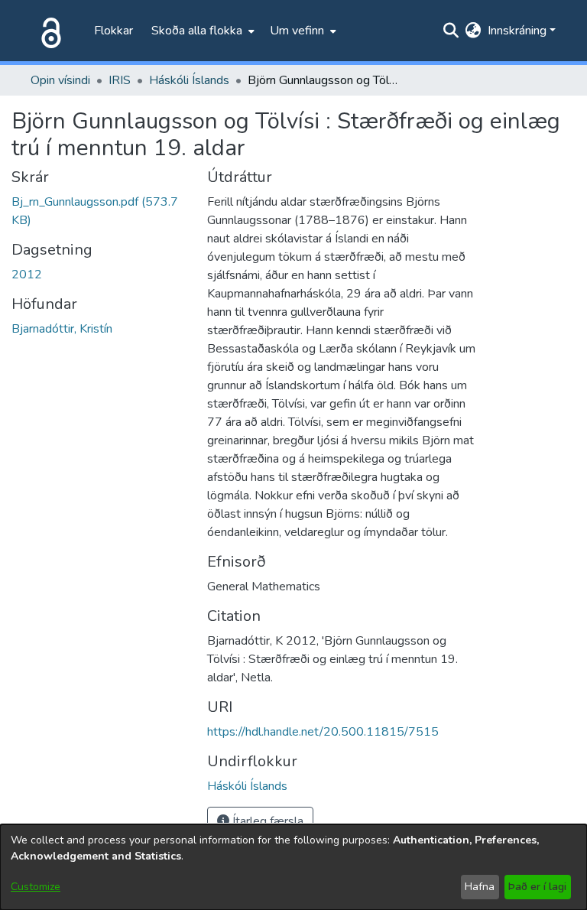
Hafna (480, 886)
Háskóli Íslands (189, 80)
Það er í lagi (537, 886)
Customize (35, 886)
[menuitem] (201, 30)
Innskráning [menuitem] (517, 30)
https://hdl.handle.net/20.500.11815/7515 (323, 731)
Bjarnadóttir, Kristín (61, 328)
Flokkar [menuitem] (113, 30)
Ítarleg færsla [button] (266, 821)
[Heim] (48, 31)
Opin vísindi (60, 80)
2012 (26, 274)
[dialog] (293, 867)
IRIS (120, 80)
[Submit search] (451, 30)
